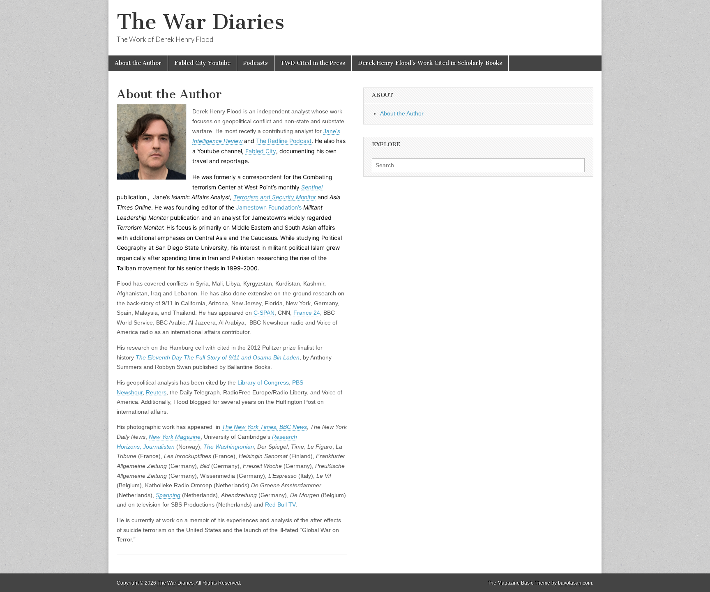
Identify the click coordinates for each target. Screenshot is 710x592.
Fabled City (260, 150)
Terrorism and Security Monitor (274, 196)
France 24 (306, 312)
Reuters (156, 392)
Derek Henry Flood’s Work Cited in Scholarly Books (430, 63)
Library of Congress (262, 382)
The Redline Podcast (283, 140)
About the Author (138, 63)
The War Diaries (200, 22)
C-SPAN (264, 312)
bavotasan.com (575, 583)
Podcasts (255, 63)
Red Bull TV (280, 504)
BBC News (293, 427)
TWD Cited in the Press (313, 63)
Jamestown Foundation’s (269, 207)
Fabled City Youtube (202, 63)
